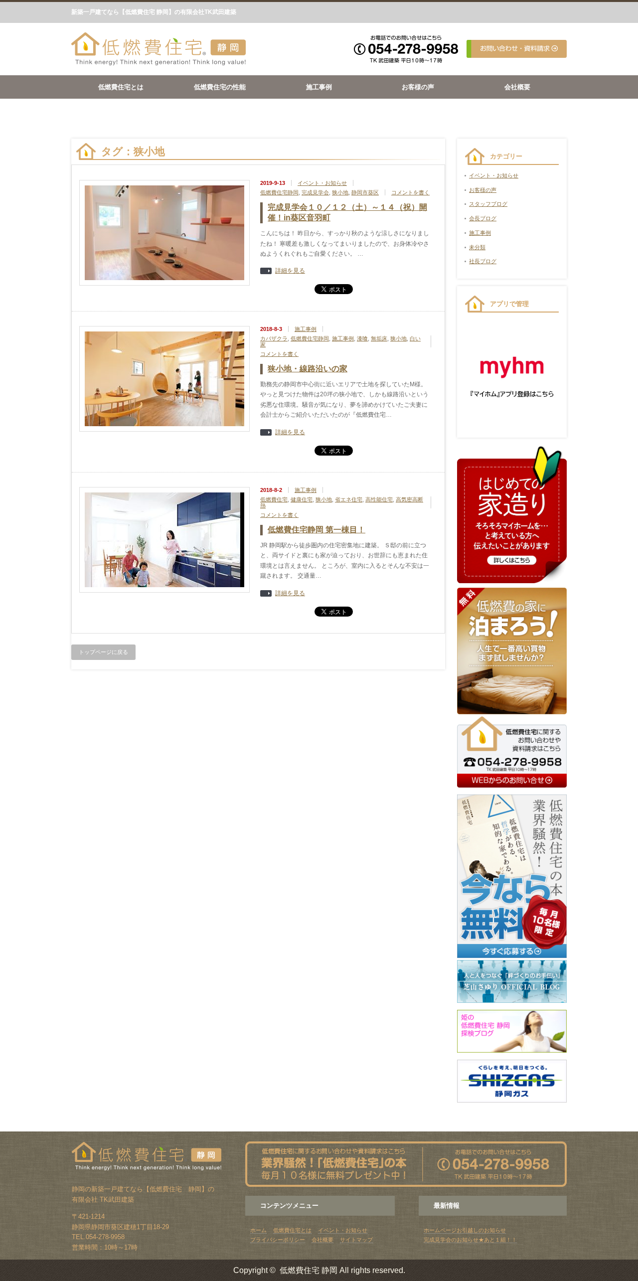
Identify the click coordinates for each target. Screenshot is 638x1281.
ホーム (258, 1230)
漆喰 (362, 338)
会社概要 (517, 87)
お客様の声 (418, 87)
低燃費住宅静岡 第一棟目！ (316, 529)
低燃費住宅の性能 (220, 87)
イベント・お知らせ (322, 183)
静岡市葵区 (365, 192)
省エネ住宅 (348, 499)
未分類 (477, 247)
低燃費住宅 (274, 499)
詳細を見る (290, 271)
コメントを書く (410, 192)
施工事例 (319, 87)
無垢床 (379, 338)
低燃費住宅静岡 (279, 192)
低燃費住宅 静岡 (308, 1270)
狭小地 (340, 192)
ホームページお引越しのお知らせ (465, 1230)
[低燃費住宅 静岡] (158, 63)
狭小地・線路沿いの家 (307, 368)
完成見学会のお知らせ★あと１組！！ (470, 1240)
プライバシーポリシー (277, 1240)
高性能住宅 (379, 499)
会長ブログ (482, 218)
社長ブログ (482, 261)
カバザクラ (274, 338)
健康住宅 (302, 499)
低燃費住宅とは (121, 87)
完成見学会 (315, 192)
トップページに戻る (103, 652)
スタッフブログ (488, 204)
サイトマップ (356, 1240)
